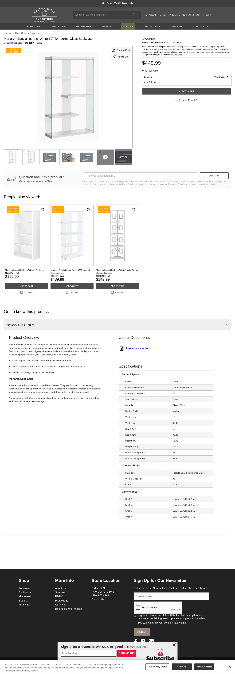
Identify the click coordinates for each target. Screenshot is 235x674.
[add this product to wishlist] (43, 210)
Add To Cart (186, 91)
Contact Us (200, 26)
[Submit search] (134, 15)
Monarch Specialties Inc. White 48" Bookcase (24, 270)
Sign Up (142, 631)
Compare (28, 292)
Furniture (33, 26)
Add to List (123, 56)
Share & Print (123, 50)
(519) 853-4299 (100, 595)
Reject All (181, 666)
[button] (146, 15)
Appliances (58, 26)
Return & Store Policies (68, 608)
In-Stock (128, 26)
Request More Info (188, 100)
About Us (60, 588)
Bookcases (35, 33)
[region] (117, 667)
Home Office (21, 33)
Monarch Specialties (13, 43)
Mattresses (83, 26)
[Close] (229, 666)
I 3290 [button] (39, 43)
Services (176, 26)
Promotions (152, 26)
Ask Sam (214, 175)
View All (124, 157)
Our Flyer (60, 604)
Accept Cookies (204, 666)
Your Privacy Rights (157, 666)
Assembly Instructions (138, 348)
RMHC (59, 596)
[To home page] (44, 15)
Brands (106, 26)
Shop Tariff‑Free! (117, 3)
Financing (24, 604)
